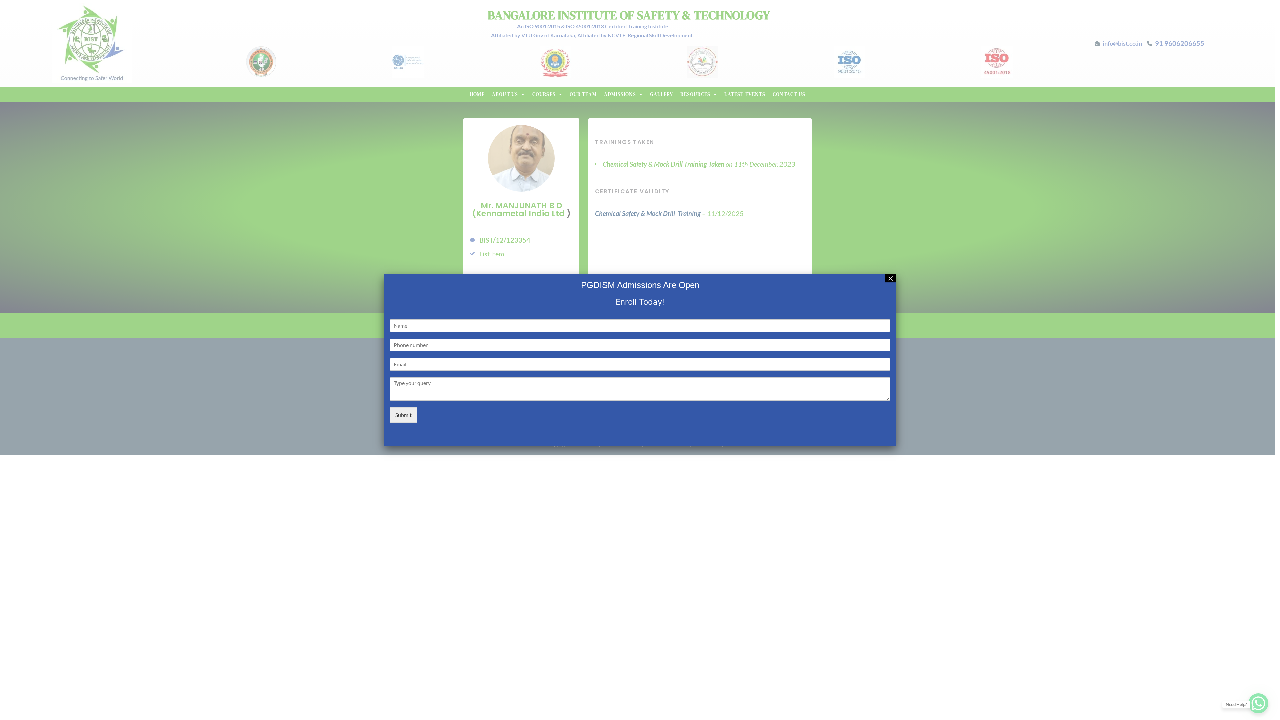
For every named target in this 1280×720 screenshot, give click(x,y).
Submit (403, 415)
